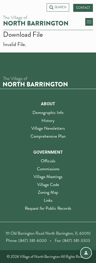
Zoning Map (48, 192)
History (48, 120)
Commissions (48, 169)
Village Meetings (48, 176)
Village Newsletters (48, 128)
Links (48, 200)
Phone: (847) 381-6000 (26, 240)
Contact (83, 8)
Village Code (48, 184)
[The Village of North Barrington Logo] (35, 81)
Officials (48, 161)
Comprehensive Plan (48, 136)
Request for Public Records (48, 208)
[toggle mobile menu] (89, 22)
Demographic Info (48, 112)
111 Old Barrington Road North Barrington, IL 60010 (48, 233)
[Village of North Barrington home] (35, 21)
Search (60, 7)
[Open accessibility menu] (86, 253)
